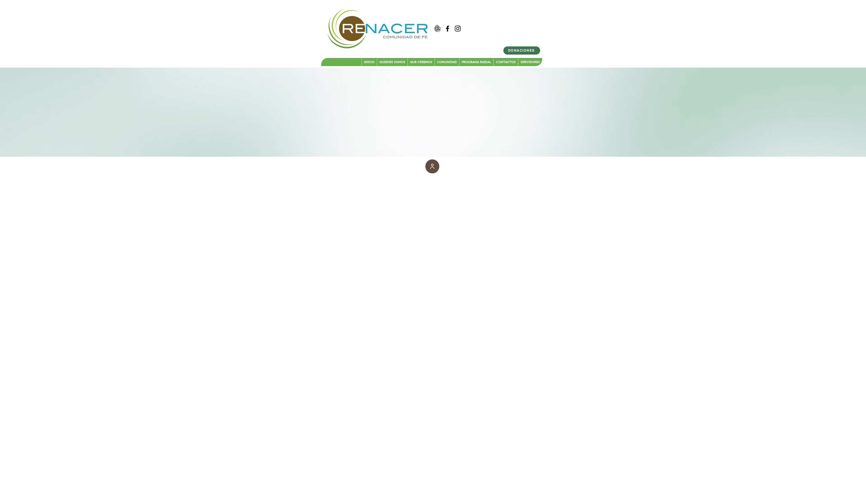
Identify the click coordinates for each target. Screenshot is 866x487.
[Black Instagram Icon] (458, 28)
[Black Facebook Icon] (447, 28)
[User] (432, 166)
